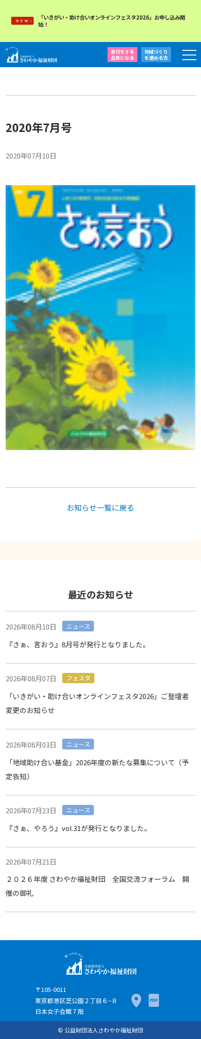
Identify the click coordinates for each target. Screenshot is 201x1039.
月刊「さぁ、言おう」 (102, 155)
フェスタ (78, 677)
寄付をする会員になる (122, 54)
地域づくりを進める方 (156, 54)
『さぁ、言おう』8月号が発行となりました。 (78, 644)
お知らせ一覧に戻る (100, 507)
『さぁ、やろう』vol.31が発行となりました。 (78, 828)
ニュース (78, 626)
